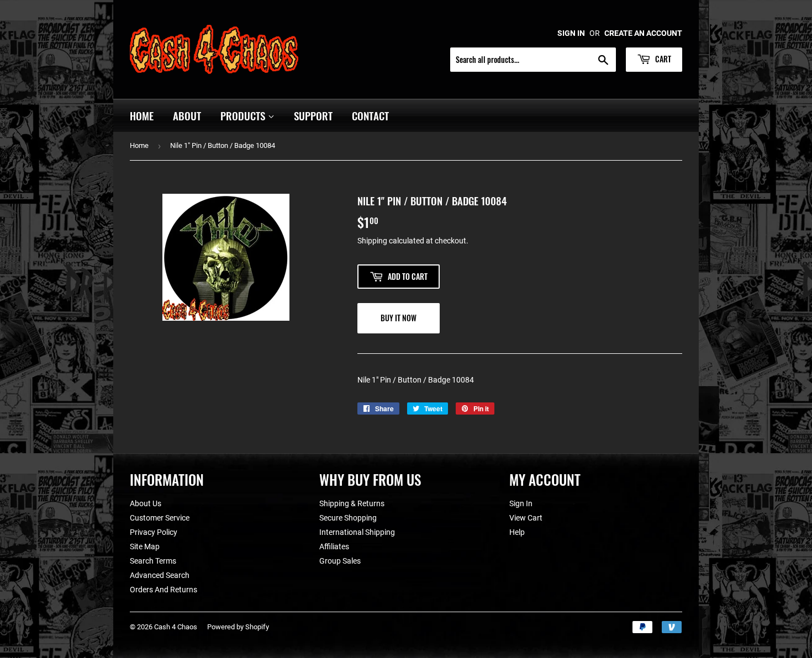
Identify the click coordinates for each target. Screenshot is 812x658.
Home (142, 115)
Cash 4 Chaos (175, 627)
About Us (145, 503)
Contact (370, 115)
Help (517, 532)
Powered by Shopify (238, 627)
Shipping (372, 240)
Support (313, 115)
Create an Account (643, 33)
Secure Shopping (348, 517)
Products (244, 115)
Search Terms (153, 560)
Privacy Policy (153, 532)
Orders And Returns (163, 589)
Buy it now (398, 317)
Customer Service (159, 517)
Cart (662, 59)
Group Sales (340, 560)
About (187, 115)
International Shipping (357, 532)
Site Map (145, 546)
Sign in (571, 33)
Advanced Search (159, 575)
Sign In (520, 503)
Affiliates (334, 546)
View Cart (525, 517)
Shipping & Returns (351, 503)
